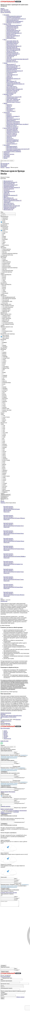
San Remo (4, 445)
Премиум (4, 401)
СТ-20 (3, 404)
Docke (3, 222)
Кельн (3, 467)
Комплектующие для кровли (11, 205)
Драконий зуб (5, 311)
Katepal (4, 236)
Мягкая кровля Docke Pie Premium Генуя (13, 525)
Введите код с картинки (20, 807)
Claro (3, 431)
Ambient (4, 352)
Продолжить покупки (11, 892)
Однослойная (5, 336)
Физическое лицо (6, 796)
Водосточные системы (10, 199)
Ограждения (6, 112)
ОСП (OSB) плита (8, 203)
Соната (4, 480)
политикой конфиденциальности (9, 757)
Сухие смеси (6, 155)
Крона (3, 468)
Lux (3, 378)
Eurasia (4, 362)
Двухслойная (5, 335)
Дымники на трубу (8, 208)
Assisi (3, 428)
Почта (16, 881)
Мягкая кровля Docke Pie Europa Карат (13, 587)
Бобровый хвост (6, 310)
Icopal (3, 220)
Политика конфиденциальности (11, 720)
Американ (4, 458)
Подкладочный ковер (7, 254)
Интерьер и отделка (8, 94)
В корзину (3, 892)
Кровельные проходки (9, 207)
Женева (4, 420)
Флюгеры (6, 194)
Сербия (4, 281)
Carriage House (6, 358)
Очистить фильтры (5, 723)
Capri (3, 429)
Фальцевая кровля (8, 186)
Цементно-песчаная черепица (11, 187)
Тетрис (4, 484)
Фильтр (2, 501)
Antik (3, 426)
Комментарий (16, 766)
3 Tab (3, 415)
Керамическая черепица (10, 195)
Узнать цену (6, 511)
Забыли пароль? (5, 791)
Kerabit (4, 237)
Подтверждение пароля (6, 988)
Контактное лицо (5, 983)
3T (3, 341)
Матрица (4, 471)
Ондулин (6, 190)
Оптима (4, 400)
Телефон (16, 753)
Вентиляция (6, 145)
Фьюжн (4, 487)
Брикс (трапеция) (6, 318)
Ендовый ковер (6, 250)
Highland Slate (5, 368)
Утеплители (6, 152)
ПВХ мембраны (8, 197)
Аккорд (4, 457)
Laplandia (4, 376)
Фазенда (4, 407)
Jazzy (3, 369)
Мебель (5, 103)
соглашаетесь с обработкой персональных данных (14, 756)
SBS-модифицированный (8, 297)
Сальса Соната (6, 417)
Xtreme (4, 455)
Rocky (3, 384)
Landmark (4, 375)
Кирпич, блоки (7, 24)
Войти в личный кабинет (7, 809)
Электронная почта (19, 777)
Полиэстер (5, 303)
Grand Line (5, 219)
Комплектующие (6, 266)
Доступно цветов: (8, 507)
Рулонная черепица (7, 272)
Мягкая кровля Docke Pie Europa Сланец (13, 579)
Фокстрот (4, 486)
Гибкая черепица (6, 249)
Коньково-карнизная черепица (9, 253)
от (1, 213)
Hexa (3, 440)
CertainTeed (5, 229)
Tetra (3, 450)
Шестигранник (6, 490)
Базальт (4, 328)
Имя (15, 752)
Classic (4, 359)
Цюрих (4, 489)
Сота (3, 481)
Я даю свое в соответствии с (14, 812)
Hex (3, 438)
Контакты (3, 714)
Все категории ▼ (5, 163)
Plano (3, 379)
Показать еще (4, 601)
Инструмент (6, 156)
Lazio (3, 441)
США (3, 280)
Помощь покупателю (6, 713)
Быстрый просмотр (8, 506)
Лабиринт (4, 470)
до (1, 215)
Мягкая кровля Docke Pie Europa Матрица (13, 594)
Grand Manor (5, 366)
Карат (3, 421)
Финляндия (5, 293)
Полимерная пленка (7, 331)
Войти (8, 976)
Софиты (6, 192)
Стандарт (4, 483)
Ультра (4, 405)
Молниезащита (8, 209)
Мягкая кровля (8, 181)
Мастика (4, 252)
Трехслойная (5, 338)
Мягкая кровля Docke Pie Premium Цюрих (13, 548)
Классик (4, 395)
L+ (3, 374)
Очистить (3, 502)
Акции (5, 730)
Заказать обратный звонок (15, 715)
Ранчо (3, 402)
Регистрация (7, 11)
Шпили (5, 196)
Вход (2, 11)
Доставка (5, 736)
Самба (3, 477)
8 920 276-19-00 (4, 9)
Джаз (3, 392)
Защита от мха (5, 264)
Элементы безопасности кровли (12, 200)
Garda (3, 437)
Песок (3, 329)
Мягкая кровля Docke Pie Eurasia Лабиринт (14, 518)
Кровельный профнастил (10, 184)
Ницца (4, 474)
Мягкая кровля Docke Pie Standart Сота (13, 564)
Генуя (3, 461)
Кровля (5, 63)
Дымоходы (6, 201)
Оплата (5, 737)
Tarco (3, 240)
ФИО (16, 896)
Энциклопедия (7, 738)
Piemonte (4, 444)
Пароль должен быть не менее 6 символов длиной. (13, 991)
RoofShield (5, 239)
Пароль (16, 790)
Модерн (4, 473)
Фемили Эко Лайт (6, 410)
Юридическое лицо (7, 797)
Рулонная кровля (8, 188)
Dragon (4, 435)
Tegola (3, 242)
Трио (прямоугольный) (8, 305)
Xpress (4, 454)
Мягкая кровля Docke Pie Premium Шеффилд (14, 556)
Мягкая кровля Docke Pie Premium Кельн (13, 533)
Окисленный (5, 300)
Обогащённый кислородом (9, 298)
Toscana (4, 451)
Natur (3, 442)
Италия (4, 276)
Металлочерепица (8, 183)
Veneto (4, 453)
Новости (5, 732)
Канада (4, 277)
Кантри (4, 394)
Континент (5, 398)
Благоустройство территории (10, 128)
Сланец (4, 332)
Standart (4, 345)
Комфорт (4, 342)
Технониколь (5, 223)
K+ (3, 371)
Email (16, 899)
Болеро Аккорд (6, 460)
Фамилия (17, 801)
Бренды (2, 8)
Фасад (5, 39)
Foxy (3, 365)
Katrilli (4, 372)
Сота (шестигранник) (7, 307)
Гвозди (4, 259)
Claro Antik (5, 432)
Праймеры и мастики (8, 154)
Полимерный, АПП (7, 301)
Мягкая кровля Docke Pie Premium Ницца (13, 541)
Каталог (3, 167)
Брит (3, 243)
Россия (4, 278)
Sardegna (4, 447)
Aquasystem (5, 217)
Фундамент (6, 14)
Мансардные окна (8, 204)
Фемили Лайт (5, 408)
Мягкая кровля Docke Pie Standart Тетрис (13, 571)
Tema (3, 448)
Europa (4, 363)
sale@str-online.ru (5, 716)
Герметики (5, 260)
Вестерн (4, 391)
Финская (4, 411)
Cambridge (4, 356)
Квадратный (5, 321)
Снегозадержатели (9, 191)
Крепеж (5, 158)
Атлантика (5, 389)
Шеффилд (4, 492)
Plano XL (4, 381)
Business (4, 355)
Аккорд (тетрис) (6, 308)
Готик (3, 418)
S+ (3, 343)
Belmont (4, 353)
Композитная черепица (10, 182)
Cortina (4, 434)
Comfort (4, 361)
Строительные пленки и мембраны (12, 151)
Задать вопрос (12, 716)
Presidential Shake (6, 382)
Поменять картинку (5, 806)
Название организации (20, 798)
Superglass (4, 346)
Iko (3, 235)
